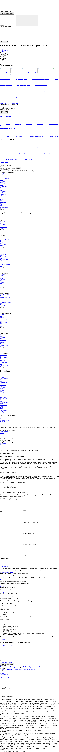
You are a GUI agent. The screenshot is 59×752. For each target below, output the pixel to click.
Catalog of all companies (6, 645)
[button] (29, 34)
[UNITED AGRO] (27, 656)
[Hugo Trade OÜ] (16, 659)
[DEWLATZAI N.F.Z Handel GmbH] (5, 656)
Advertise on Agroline (5, 669)
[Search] (27, 20)
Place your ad (4, 111)
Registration (3, 639)
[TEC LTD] (5, 649)
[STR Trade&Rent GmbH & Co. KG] (38, 649)
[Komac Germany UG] (38, 659)
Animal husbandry (7, 128)
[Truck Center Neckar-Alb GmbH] (38, 652)
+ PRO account (10, 572)
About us (2, 662)
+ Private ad (3, 572)
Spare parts (4, 162)
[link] (29, 106)
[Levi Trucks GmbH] (27, 652)
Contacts (10, 662)
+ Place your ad (4, 566)
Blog (35, 667)
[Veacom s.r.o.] (16, 649)
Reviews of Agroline (28, 667)
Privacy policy (13, 667)
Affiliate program (31, 669)
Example (2, 580)
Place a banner (22, 669)
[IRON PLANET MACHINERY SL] (49, 652)
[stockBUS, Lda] (49, 649)
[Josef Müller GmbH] (16, 652)
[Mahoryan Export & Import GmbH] (5, 652)
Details (2, 586)
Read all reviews (4, 418)
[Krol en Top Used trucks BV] (16, 656)
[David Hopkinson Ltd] (38, 656)
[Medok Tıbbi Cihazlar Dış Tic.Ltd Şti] (49, 659)
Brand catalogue (40, 667)
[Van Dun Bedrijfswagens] (49, 656)
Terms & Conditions (5, 667)
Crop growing (5, 116)
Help (6, 662)
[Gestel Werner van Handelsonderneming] (27, 649)
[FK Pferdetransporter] (5, 659)
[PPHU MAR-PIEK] (27, 659)
